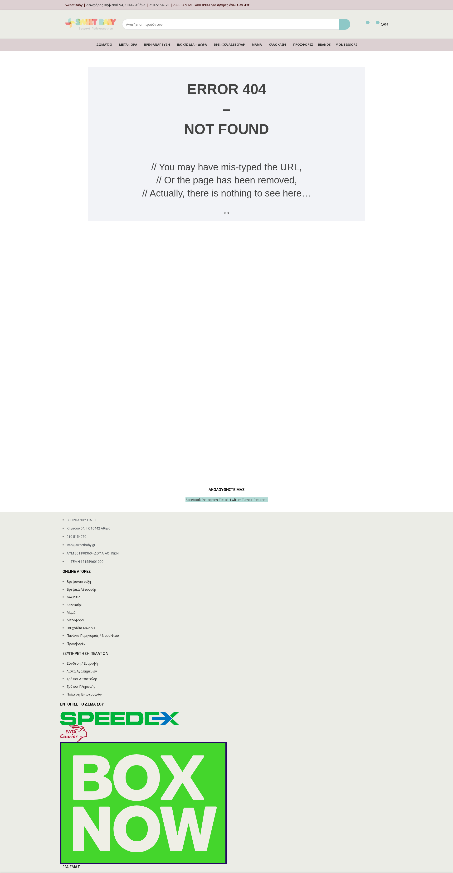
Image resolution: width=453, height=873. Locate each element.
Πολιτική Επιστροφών (84, 694)
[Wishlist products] (357, 24)
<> (226, 213)
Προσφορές (76, 643)
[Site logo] (91, 24)
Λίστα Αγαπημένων (82, 671)
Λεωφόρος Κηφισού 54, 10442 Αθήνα (115, 5)
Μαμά (71, 612)
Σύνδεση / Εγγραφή (82, 663)
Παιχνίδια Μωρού (81, 628)
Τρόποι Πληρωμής (81, 686)
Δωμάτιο (74, 597)
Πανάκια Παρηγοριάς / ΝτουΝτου (93, 635)
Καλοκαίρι (74, 605)
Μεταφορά (75, 620)
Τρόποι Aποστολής (82, 679)
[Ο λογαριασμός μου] (387, 5)
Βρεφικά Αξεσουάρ (81, 589)
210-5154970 (159, 5)
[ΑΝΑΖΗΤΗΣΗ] (344, 24)
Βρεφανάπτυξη (79, 581)
